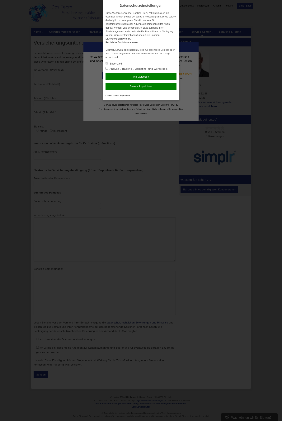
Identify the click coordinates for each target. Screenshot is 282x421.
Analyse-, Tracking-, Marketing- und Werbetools (138, 68)
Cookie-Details (112, 95)
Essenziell (115, 63)
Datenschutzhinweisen (118, 38)
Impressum (125, 95)
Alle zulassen (141, 76)
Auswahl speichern (141, 86)
